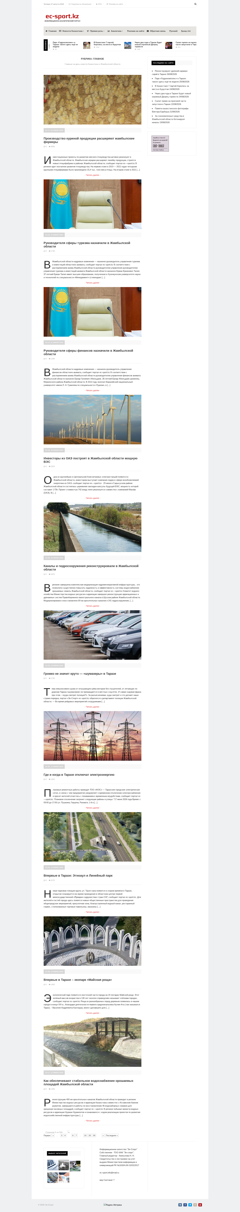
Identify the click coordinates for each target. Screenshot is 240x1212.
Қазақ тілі (186, 31)
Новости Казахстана (72, 31)
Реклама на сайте (115, 4)
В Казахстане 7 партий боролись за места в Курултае (77, 43)
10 (85, 1135)
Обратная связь (158, 31)
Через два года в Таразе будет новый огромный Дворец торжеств (118, 44)
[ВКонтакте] (180, 1204)
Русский (173, 31)
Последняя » (112, 1135)
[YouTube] (200, 1204)
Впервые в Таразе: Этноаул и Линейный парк (78, 875)
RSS (99, 4)
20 (90, 1135)
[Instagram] (195, 1204)
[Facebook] (185, 1204)
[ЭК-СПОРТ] (62, 14)
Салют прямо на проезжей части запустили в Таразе (158, 43)
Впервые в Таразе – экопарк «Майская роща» (78, 979)
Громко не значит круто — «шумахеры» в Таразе (80, 673)
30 (94, 1135)
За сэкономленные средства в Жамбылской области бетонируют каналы (168, 119)
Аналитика (116, 31)
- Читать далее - (92, 175)
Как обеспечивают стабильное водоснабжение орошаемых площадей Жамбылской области (88, 1082)
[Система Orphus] (160, 137)
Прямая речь (96, 31)
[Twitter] (190, 1204)
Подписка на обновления (80, 4)
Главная (53, 31)
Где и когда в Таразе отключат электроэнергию (79, 774)
